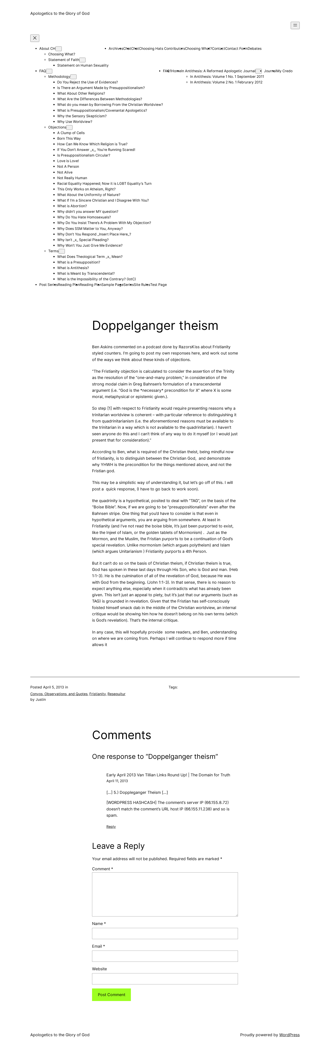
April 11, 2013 (117, 781)
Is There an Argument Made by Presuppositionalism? (101, 88)
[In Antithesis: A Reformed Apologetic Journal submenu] (258, 71)
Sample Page (112, 285)
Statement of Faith (63, 60)
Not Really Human (72, 178)
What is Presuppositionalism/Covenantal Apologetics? (102, 110)
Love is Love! (68, 161)
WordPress (289, 1034)
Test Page (158, 285)
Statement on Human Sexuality (83, 65)
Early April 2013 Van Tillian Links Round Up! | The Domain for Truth (168, 775)
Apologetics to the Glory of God (60, 13)
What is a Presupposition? (78, 262)
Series (128, 285)
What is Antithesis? (73, 268)
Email (98, 946)
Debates (255, 48)
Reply (111, 827)
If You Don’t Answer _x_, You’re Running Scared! (96, 150)
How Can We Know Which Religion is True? (92, 144)
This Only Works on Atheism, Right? (86, 189)
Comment (102, 868)
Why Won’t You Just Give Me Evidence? (90, 245)
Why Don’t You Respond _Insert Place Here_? (94, 234)
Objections (57, 127)
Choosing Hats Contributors (162, 48)
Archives (116, 48)
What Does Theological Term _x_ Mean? (90, 257)
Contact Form (236, 48)
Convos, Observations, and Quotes (59, 694)
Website (99, 968)
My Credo (284, 71)
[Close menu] (34, 38)
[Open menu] (295, 25)
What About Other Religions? (81, 93)
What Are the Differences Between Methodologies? (99, 99)
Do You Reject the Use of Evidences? (87, 82)
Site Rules (142, 285)
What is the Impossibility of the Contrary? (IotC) (96, 279)
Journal (270, 71)
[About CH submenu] (58, 48)
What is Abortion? (72, 206)
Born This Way (69, 138)
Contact (218, 48)
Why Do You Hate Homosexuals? (84, 217)
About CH (47, 48)
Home (176, 71)
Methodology (59, 76)
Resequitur (116, 694)
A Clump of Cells (71, 133)
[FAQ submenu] (49, 71)
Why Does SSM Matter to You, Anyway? (90, 228)
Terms (53, 251)
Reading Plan (69, 285)
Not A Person (68, 166)
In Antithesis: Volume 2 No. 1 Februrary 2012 (226, 82)
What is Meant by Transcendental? (86, 273)
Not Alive (65, 172)
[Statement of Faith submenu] (82, 60)
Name (99, 923)
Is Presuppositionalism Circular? (83, 155)
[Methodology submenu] (73, 76)
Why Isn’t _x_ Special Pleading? (83, 240)
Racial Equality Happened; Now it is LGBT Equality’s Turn (104, 183)
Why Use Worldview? (74, 122)
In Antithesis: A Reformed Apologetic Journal (218, 71)
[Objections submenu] (69, 127)
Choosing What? (61, 54)
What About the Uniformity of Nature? (88, 195)
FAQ (42, 71)
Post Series (48, 285)
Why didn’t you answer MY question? (87, 211)
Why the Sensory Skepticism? (82, 116)
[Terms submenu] (62, 251)
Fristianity (97, 694)
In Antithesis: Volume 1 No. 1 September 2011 (227, 76)
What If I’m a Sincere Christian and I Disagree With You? (103, 200)
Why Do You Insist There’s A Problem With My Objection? (104, 223)
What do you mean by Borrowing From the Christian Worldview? (110, 104)
